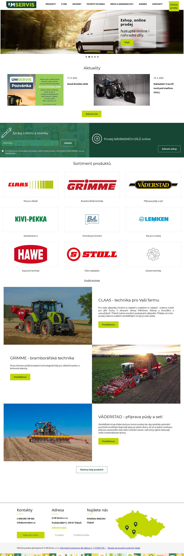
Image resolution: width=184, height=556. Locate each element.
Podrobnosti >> (11, 153)
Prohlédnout (108, 324)
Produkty (59, 535)
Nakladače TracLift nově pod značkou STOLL (164, 88)
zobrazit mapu (59, 527)
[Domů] (21, 4)
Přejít (127, 42)
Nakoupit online (30, 535)
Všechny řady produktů (91, 469)
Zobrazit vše (92, 114)
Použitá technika (92, 280)
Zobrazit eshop (169, 149)
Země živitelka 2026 (77, 83)
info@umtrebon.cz (26, 522)
